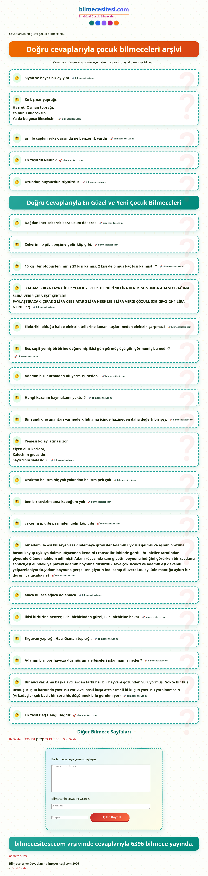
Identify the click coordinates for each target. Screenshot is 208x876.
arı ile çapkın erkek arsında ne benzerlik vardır (67, 138)
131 (32, 739)
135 (56, 739)
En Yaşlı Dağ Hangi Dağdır (48, 715)
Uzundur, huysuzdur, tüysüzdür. (53, 181)
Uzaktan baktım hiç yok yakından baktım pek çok (68, 479)
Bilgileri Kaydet (110, 817)
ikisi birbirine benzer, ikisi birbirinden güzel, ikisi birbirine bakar (82, 616)
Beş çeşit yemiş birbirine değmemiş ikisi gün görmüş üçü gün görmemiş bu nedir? (97, 348)
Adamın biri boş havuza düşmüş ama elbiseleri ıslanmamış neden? (84, 660)
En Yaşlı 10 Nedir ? (41, 160)
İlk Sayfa (15, 739)
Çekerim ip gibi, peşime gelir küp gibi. (59, 244)
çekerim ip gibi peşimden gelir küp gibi (60, 523)
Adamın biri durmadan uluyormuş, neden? (62, 375)
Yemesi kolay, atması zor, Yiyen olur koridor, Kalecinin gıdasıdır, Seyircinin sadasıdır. (41, 451)
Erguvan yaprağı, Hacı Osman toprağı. (59, 638)
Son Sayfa (70, 739)
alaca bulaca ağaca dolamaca (51, 595)
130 (27, 739)
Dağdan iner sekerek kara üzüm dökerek (61, 222)
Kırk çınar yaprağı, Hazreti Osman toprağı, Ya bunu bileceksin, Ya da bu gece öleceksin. (35, 109)
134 (51, 739)
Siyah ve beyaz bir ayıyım (47, 77)
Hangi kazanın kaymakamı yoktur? (56, 397)
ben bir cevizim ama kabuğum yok (55, 501)
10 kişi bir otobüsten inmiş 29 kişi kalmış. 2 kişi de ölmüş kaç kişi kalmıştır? (91, 266)
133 (45, 739)
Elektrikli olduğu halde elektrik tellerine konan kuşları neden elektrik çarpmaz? (95, 326)
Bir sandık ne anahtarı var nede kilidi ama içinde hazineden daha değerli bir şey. (96, 419)
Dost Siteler (20, 868)
